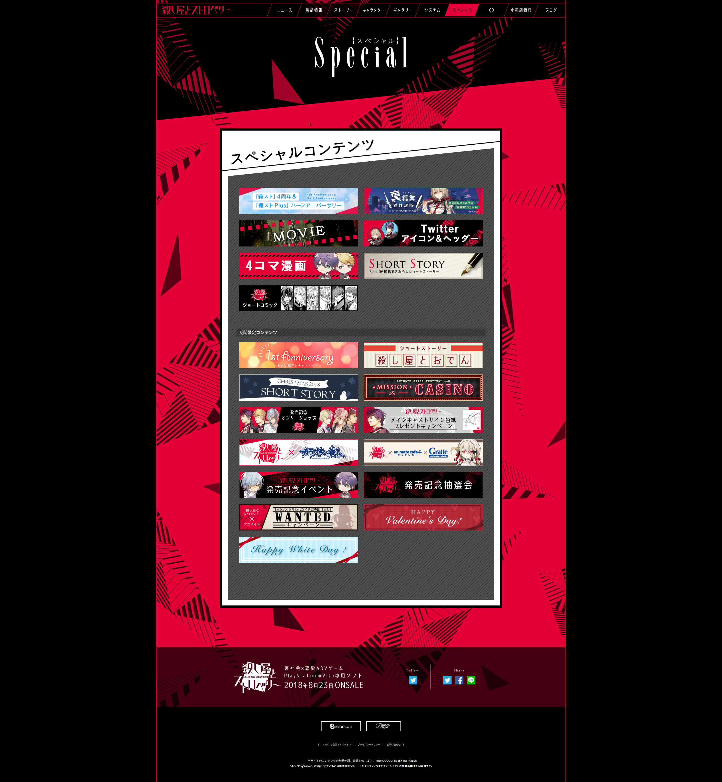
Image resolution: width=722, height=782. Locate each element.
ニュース (284, 10)
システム (432, 10)
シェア (459, 680)
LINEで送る (471, 680)
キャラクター (373, 10)
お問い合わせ (393, 745)
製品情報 (313, 10)
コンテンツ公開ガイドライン (336, 745)
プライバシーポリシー (369, 745)
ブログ (551, 10)
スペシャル (462, 10)
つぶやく (447, 680)
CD (491, 10)
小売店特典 (521, 10)
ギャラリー (403, 10)
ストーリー (343, 10)
